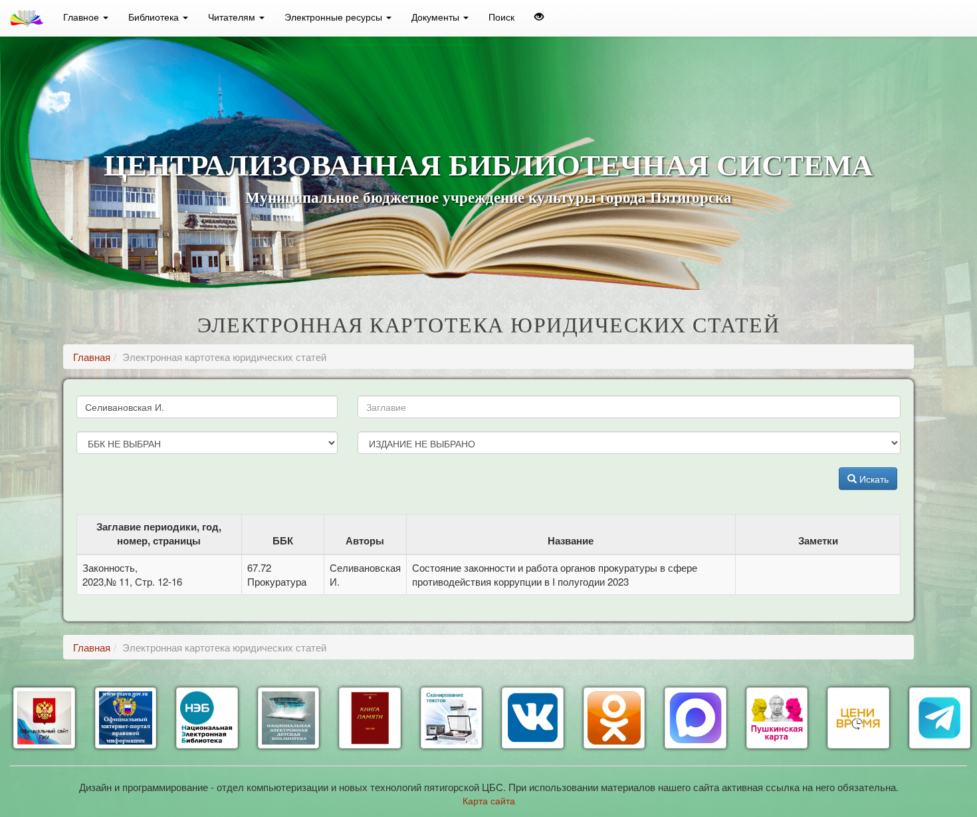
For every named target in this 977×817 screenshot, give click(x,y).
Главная (91, 357)
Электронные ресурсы (334, 16)
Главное (82, 16)
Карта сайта (489, 800)
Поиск (501, 16)
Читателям (233, 16)
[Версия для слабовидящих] (539, 16)
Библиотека (154, 16)
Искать (873, 478)
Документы (436, 16)
